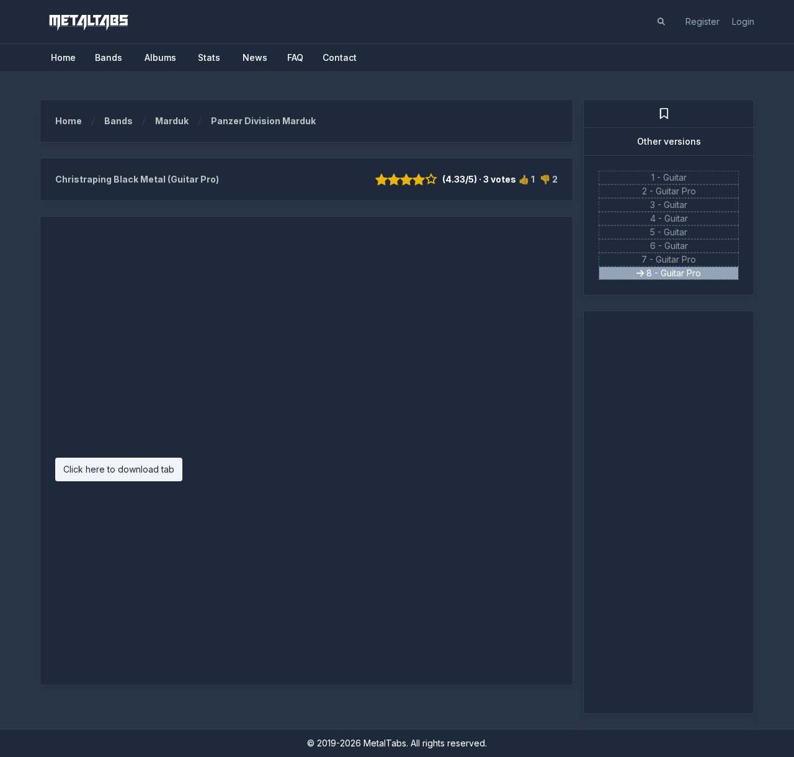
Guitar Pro (676, 191)
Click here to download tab (118, 469)
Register (702, 21)
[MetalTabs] (88, 22)
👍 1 (527, 179)
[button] (661, 22)
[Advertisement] (306, 343)
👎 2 (549, 179)
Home (68, 121)
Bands (118, 121)
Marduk (172, 121)
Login (743, 21)
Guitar (675, 177)
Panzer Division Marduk (263, 121)
